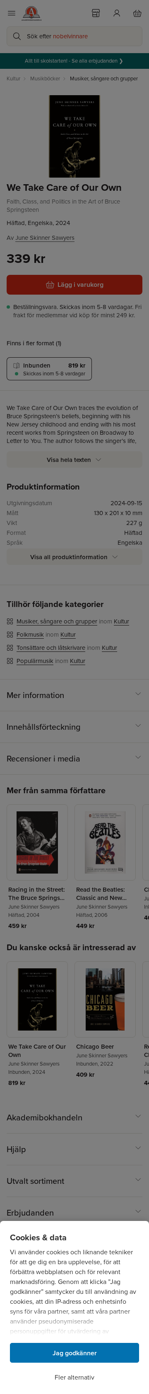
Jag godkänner (75, 1353)
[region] (74, 1307)
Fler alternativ (74, 1377)
